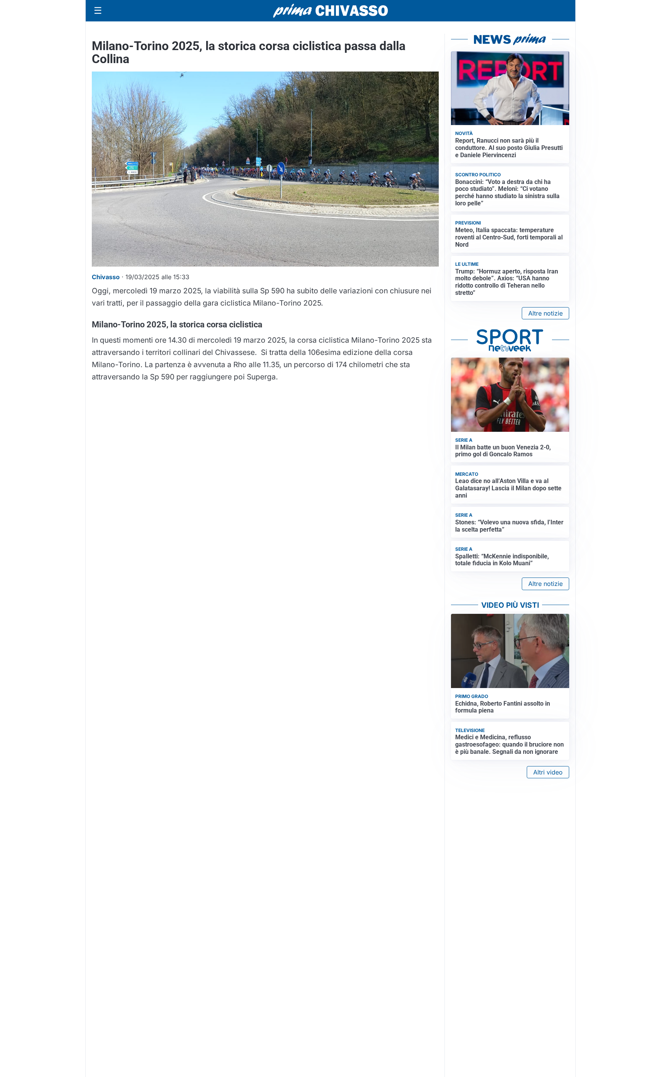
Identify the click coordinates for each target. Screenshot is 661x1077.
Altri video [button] (548, 772)
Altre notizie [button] (545, 313)
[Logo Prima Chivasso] (330, 10)
